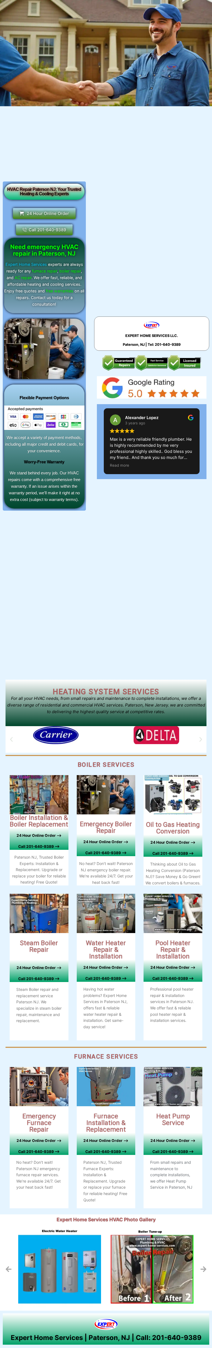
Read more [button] (119, 465)
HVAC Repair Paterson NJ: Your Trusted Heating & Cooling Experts (44, 191)
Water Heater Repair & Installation (106, 949)
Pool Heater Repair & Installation (172, 949)
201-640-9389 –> (42, 846)
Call (21, 846)
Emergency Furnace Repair (39, 1122)
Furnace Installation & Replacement (106, 1122)
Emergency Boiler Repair (106, 827)
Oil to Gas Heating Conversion (173, 828)
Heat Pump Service (173, 1119)
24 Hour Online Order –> (39, 835)
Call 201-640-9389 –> (106, 978)
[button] (11, 739)
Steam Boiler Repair (39, 946)
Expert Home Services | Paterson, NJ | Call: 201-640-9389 (106, 1338)
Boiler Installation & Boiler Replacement (39, 821)
